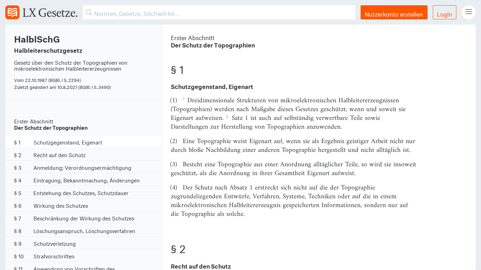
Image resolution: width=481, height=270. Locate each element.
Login (444, 13)
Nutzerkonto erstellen (394, 13)
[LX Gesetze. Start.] (41, 12)
